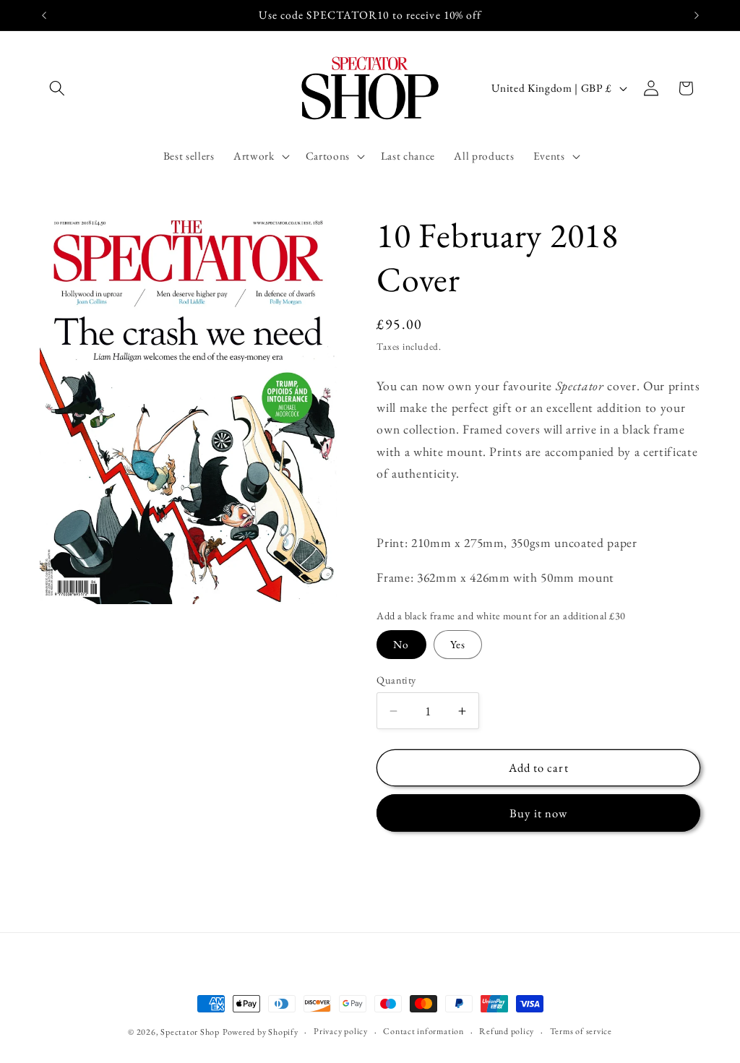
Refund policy (506, 1031)
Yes (457, 644)
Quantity (396, 680)
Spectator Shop (190, 1032)
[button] (57, 88)
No (401, 644)
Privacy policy (341, 1031)
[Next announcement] (697, 15)
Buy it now (538, 813)
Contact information (423, 1031)
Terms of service (581, 1031)
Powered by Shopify (260, 1032)
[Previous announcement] (44, 15)
